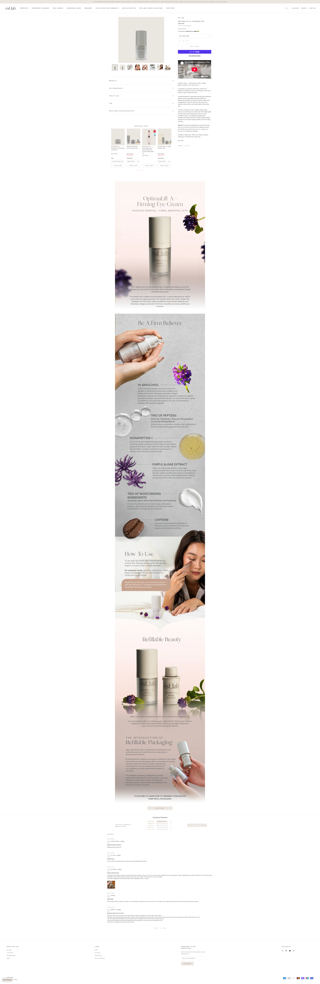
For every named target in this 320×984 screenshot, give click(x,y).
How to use (114, 95)
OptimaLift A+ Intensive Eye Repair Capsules (118, 148)
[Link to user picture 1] (111, 885)
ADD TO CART (118, 165)
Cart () (312, 8)
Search (304, 8)
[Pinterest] (188, 145)
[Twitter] (186, 145)
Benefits (112, 80)
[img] (110, 839)
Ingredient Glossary (40, 8)
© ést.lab (10, 977)
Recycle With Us (129, 8)
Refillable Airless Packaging (121, 111)
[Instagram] (286, 951)
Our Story (170, 8)
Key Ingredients (116, 88)
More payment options (194, 55)
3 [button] (160, 928)
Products (24, 8)
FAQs (8, 958)
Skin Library (58, 8)
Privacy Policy (98, 955)
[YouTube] (289, 951)
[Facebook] (184, 145)
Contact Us (97, 953)
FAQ (110, 103)
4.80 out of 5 (127, 824)
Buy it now (160, 808)
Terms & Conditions (100, 958)
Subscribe (187, 963)
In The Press (10, 953)
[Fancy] (293, 951)
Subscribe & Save (74, 8)
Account (295, 8)
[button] (181, 25)
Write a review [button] (197, 825)
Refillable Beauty (11, 955)
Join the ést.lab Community (107, 8)
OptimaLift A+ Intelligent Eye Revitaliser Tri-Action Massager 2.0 (148, 150)
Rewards (88, 8)
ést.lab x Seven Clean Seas (151, 8)
